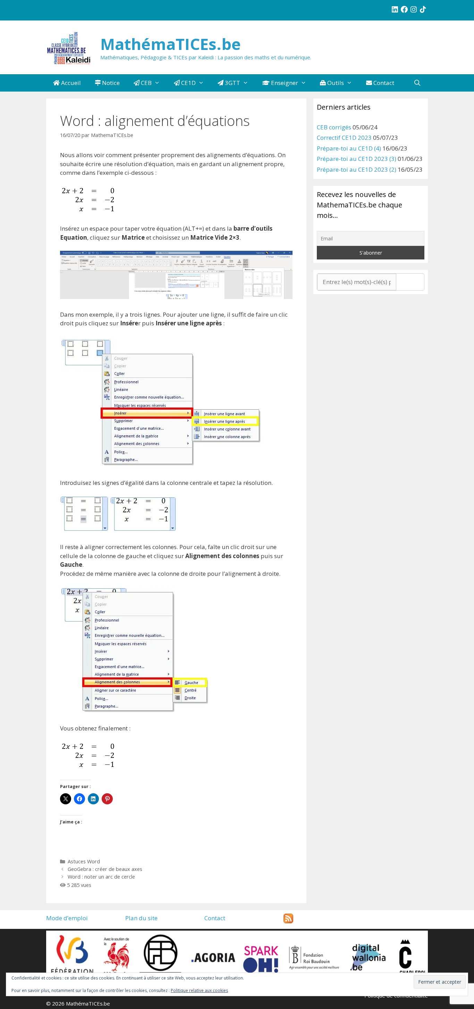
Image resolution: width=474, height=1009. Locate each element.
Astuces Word (84, 861)
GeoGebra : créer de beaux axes (105, 869)
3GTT (231, 83)
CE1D (188, 83)
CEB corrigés (334, 127)
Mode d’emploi (67, 918)
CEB (145, 83)
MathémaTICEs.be (170, 43)
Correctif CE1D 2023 (344, 138)
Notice (110, 83)
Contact (383, 83)
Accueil (70, 83)
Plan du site (141, 918)
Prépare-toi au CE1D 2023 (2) (356, 169)
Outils (335, 83)
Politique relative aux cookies (199, 990)
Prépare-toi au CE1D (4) (349, 148)
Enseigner (284, 83)
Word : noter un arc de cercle (101, 876)
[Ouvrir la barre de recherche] (417, 83)
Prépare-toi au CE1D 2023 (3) (356, 159)
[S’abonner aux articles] (288, 921)
